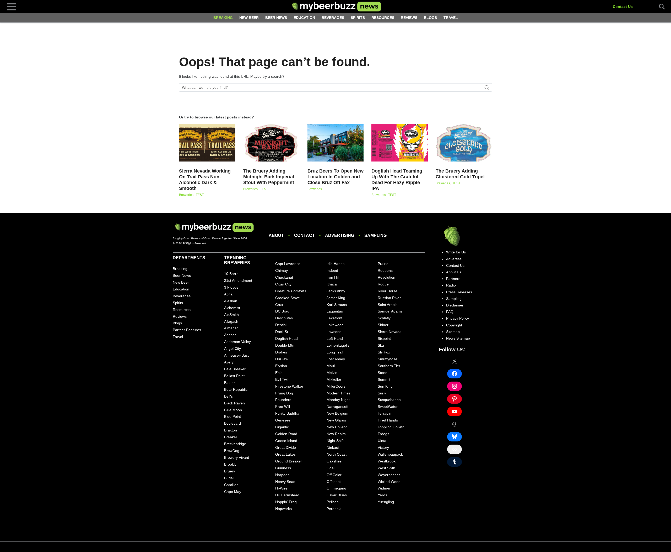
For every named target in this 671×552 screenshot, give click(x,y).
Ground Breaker (288, 461)
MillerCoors (336, 386)
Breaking (223, 17)
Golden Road (286, 434)
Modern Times (338, 393)
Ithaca (332, 284)
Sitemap (453, 332)
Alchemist (232, 308)
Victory (383, 447)
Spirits (358, 17)
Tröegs (383, 434)
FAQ (449, 312)
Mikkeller (334, 379)
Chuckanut (284, 277)
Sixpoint (384, 338)
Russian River (389, 298)
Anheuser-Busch (238, 355)
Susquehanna (389, 400)
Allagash (231, 321)
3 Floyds (231, 287)
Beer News (276, 17)
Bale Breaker (235, 369)
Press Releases (459, 292)
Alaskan (230, 301)
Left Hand (335, 338)
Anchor (230, 335)
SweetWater (388, 406)
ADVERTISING (339, 235)
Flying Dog (284, 393)
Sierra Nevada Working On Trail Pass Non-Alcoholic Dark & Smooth (205, 179)
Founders (283, 400)
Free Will (282, 406)
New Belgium (337, 413)
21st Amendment (238, 280)
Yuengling (386, 502)
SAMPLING (375, 235)
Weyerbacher (389, 475)
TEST (200, 195)
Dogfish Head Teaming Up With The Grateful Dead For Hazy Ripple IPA (396, 179)
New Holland (337, 427)
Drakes (281, 352)
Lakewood (335, 325)
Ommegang (336, 488)
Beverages (333, 17)
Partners (453, 279)
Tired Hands (388, 420)
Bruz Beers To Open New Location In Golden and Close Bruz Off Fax (335, 176)
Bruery (229, 471)
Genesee (282, 420)
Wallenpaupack (390, 454)
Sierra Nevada (390, 332)
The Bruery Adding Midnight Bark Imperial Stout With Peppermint (268, 176)
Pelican (333, 502)
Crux (279, 305)
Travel (450, 17)
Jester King (336, 298)
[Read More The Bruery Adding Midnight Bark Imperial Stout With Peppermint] (271, 143)
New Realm (336, 434)
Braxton (230, 430)
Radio (451, 285)
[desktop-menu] (11, 6)
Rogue (383, 284)
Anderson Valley (237, 342)
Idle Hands (335, 264)
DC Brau (282, 311)
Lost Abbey (336, 359)
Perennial (334, 509)
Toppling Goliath (391, 427)
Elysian (281, 366)
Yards (382, 495)
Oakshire (334, 461)
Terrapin (384, 413)
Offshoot (334, 482)
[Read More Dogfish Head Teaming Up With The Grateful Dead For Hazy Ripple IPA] (399, 143)
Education (304, 17)
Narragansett (337, 406)
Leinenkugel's (338, 345)
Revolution (386, 277)
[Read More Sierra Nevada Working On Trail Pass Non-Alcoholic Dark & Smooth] (207, 143)
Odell (331, 468)
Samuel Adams (390, 311)
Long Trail (335, 352)
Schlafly (384, 318)
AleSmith (231, 315)
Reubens (385, 270)
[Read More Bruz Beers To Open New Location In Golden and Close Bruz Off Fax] (335, 143)
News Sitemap (458, 338)
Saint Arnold (388, 305)
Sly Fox (384, 352)
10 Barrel (231, 274)
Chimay (281, 270)
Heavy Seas (285, 482)
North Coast (337, 454)
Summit (384, 379)
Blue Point (232, 416)
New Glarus (336, 420)
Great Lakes (285, 454)
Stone (382, 373)
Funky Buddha (287, 413)
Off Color (334, 475)
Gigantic (282, 427)
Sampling (454, 298)
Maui (331, 366)
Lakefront (334, 318)
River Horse (387, 291)
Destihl (280, 325)
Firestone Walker (289, 386)
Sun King (385, 386)
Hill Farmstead (287, 495)
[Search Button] (659, 6)
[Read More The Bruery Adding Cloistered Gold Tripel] (464, 143)
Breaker (230, 437)
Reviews (409, 17)
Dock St (281, 332)
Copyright (454, 325)
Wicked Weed (389, 482)
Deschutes (284, 318)
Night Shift (335, 441)
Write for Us (456, 252)
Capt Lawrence (287, 264)
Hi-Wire (281, 488)
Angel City (232, 348)
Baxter (229, 383)
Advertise (454, 259)
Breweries (186, 195)
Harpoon (282, 475)
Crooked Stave (287, 298)
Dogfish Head (286, 338)
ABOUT (276, 235)
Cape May (232, 491)
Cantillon (231, 485)
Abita (228, 294)
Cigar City (283, 284)
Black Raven (234, 403)
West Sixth (386, 468)
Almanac (231, 328)
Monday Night (338, 400)
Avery (229, 362)
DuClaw (281, 359)
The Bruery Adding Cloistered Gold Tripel (460, 173)
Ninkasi (333, 447)
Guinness (283, 468)
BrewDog (231, 451)
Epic (278, 373)
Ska (381, 345)
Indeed (332, 270)
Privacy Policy (457, 318)
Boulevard (232, 423)
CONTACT (304, 235)
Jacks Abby (336, 291)
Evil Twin (282, 379)
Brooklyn (231, 464)
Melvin (332, 373)
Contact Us (623, 6)
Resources (382, 17)
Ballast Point (234, 376)
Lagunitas (335, 311)
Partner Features (187, 330)
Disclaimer (454, 305)
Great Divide (285, 447)
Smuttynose (387, 359)
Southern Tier (389, 366)
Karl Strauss (337, 305)
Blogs (430, 17)
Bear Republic (235, 389)
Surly (382, 393)
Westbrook (387, 461)
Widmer (384, 488)
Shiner (383, 325)
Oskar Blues (337, 495)
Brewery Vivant (236, 457)
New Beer (249, 17)
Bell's (228, 396)
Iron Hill (333, 277)
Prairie (383, 264)
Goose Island (286, 441)
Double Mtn (284, 345)
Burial (229, 478)
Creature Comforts (290, 291)
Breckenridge (235, 444)
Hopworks (283, 509)
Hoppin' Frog (286, 502)
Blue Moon (233, 410)
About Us (453, 272)
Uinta (382, 441)
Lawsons (334, 332)
